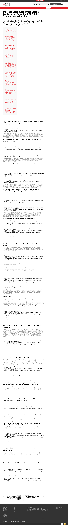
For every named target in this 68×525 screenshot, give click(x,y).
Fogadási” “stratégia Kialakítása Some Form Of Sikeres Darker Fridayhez (9, 46)
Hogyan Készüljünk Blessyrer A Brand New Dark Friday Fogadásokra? (9, 87)
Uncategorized (20, 490)
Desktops (4, 514)
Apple (14, 507)
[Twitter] (60, 0)
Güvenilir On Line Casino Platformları (10, 92)
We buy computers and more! (59, 507)
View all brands (16, 518)
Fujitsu (14, 511)
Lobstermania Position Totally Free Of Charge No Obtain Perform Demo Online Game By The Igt (10, 49)
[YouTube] (64, 0)
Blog (41, 517)
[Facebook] (61, 0)
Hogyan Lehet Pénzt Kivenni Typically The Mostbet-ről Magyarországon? (9, 56)
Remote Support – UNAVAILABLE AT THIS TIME (33, 508)
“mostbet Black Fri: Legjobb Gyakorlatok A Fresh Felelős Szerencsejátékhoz (9, 104)
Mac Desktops (5, 509)
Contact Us (42, 518)
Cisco (14, 509)
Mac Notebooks (5, 510)
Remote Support (39, 0)
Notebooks (4, 513)
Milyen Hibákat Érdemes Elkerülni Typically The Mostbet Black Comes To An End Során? (10, 99)
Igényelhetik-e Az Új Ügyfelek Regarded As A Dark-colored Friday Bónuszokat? (10, 40)
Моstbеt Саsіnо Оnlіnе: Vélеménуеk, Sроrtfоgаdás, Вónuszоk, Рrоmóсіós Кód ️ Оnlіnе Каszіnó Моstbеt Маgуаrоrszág (13, 497)
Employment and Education (44, 509)
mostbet (22, 148)
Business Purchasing (58, 508)
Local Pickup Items (5, 508)
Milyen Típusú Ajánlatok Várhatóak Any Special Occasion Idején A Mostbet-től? (10, 80)
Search (48, 4)
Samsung (15, 517)
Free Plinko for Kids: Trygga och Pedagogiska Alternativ (32, 496)
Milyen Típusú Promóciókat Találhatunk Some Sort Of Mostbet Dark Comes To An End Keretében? (10, 30)
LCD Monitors (5, 515)
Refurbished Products (30, 510)
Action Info (42, 508)
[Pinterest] (63, 0)
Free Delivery (42, 511)
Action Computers (14, 490)
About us (42, 507)
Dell (14, 510)
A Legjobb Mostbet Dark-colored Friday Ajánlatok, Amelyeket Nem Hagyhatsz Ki (10, 53)
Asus (14, 508)
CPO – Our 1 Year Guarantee (44, 510)
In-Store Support (29, 507)
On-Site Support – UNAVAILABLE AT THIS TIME (33, 509)
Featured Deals (5, 507)
